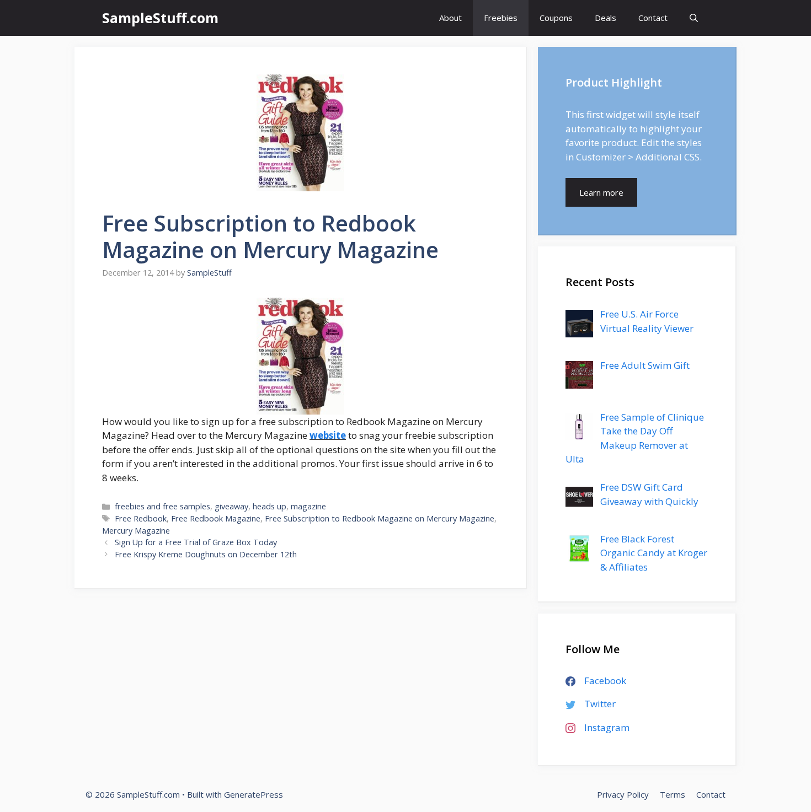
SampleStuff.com (160, 17)
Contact (653, 17)
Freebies (500, 17)
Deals (605, 17)
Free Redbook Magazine (215, 518)
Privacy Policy (623, 794)
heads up (269, 506)
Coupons (556, 17)
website (328, 435)
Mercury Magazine (136, 530)
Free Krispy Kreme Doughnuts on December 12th (206, 554)
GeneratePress (253, 794)
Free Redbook (141, 518)
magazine (308, 506)
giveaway (231, 506)
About (450, 17)
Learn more (601, 192)
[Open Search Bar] (694, 18)
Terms (672, 794)
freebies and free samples (162, 506)
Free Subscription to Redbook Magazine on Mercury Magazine (379, 518)
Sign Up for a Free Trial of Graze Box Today (196, 542)
